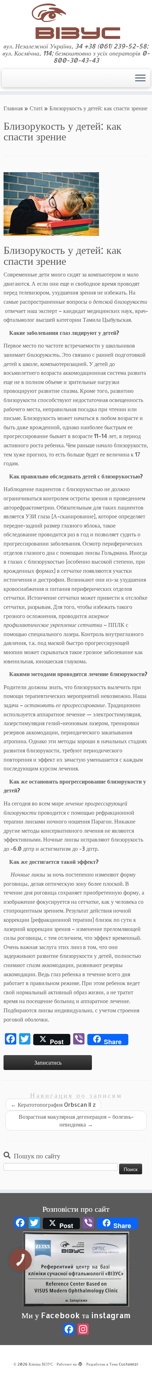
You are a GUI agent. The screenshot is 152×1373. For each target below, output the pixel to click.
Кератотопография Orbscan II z (53, 1104)
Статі (36, 108)
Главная (13, 108)
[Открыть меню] (140, 78)
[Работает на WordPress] (80, 1362)
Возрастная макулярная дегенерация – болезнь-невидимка (76, 1120)
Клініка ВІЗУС (41, 1364)
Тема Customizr (124, 1364)
